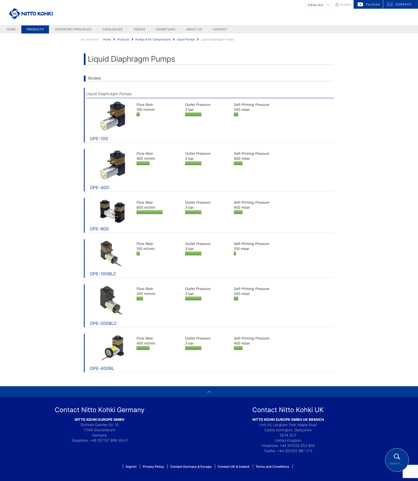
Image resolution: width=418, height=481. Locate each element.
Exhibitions (165, 29)
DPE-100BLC (103, 273)
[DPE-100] (112, 117)
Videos (139, 29)
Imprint (131, 466)
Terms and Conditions (272, 466)
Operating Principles (73, 29)
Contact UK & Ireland (233, 466)
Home (11, 29)
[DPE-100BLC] (112, 254)
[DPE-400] (112, 165)
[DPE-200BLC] (112, 301)
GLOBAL (346, 4)
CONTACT (403, 4)
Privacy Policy (153, 466)
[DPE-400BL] (112, 348)
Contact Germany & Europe (190, 466)
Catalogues (112, 29)
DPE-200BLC (103, 323)
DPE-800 (99, 228)
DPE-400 (99, 187)
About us (194, 29)
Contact (220, 29)
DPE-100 (99, 138)
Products (35, 29)
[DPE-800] (112, 210)
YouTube (373, 4)
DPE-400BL (102, 368)
